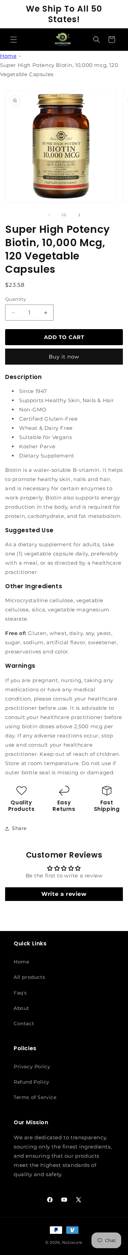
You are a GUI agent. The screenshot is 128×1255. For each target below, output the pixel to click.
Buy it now (64, 356)
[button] (13, 39)
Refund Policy (31, 1082)
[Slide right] (79, 215)
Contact (24, 1023)
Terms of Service (35, 1097)
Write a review (63, 894)
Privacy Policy (32, 1066)
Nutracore (72, 1242)
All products (29, 977)
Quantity (15, 299)
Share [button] (19, 828)
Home (8, 56)
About (21, 1008)
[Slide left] (49, 215)
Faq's (20, 993)
